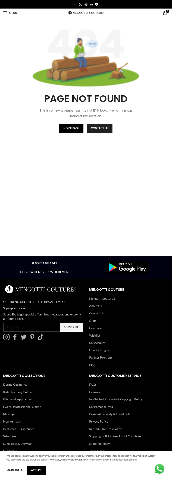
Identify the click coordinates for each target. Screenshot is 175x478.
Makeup (8, 414)
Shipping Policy (99, 443)
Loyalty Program (100, 350)
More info (14, 470)
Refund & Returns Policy (105, 429)
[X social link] (80, 4)
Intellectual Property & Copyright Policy (116, 399)
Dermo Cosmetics (15, 384)
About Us (95, 306)
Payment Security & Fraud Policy (111, 414)
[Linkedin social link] (91, 4)
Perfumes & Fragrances (18, 429)
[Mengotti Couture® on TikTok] (41, 339)
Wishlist (94, 335)
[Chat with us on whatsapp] (159, 468)
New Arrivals (12, 421)
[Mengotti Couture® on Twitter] (24, 339)
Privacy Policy (98, 421)
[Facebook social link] (75, 4)
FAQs (92, 384)
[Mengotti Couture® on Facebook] (16, 339)
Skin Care (9, 436)
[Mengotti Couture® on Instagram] (7, 339)
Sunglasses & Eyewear (17, 443)
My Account (97, 342)
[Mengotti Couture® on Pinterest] (33, 339)
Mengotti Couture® (102, 298)
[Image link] (127, 267)
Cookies (94, 392)
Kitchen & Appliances (17, 399)
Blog (92, 365)
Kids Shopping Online (17, 392)
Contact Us (96, 313)
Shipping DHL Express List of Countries (115, 436)
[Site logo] (86, 12)
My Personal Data (101, 406)
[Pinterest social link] (86, 4)
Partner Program (100, 357)
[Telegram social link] (96, 4)
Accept (36, 470)
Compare (95, 328)
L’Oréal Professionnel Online (22, 406)
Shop (92, 320)
